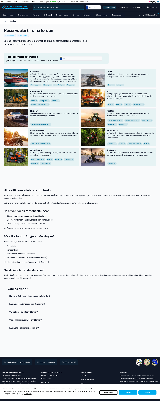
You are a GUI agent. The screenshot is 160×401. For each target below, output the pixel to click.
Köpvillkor (84, 375)
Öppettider (45, 372)
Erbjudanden (117, 15)
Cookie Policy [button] (72, 391)
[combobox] (58, 7)
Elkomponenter (102, 15)
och (54, 372)
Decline (128, 392)
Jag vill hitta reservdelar (149, 15)
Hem (4, 21)
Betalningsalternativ (87, 379)
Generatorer (23, 15)
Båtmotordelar (62, 15)
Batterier (35, 15)
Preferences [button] (28, 394)
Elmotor (76, 15)
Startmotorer (8, 15)
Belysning (48, 15)
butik (51, 372)
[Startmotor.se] (15, 7)
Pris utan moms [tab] (123, 7)
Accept (147, 392)
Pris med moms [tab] (110, 7)
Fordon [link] (13, 21)
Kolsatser (87, 15)
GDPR (83, 383)
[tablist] (116, 7)
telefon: (59, 372)
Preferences (108, 392)
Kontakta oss (45, 382)
